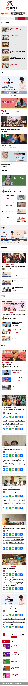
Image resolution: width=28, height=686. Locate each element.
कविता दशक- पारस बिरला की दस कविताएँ (7, 242)
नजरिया (10, 163)
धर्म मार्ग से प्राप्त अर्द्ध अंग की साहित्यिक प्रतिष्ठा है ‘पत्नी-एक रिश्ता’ (10, 210)
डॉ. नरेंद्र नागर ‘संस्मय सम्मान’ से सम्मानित (16, 65)
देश (9, 110)
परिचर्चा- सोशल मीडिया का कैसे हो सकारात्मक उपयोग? (17, 338)
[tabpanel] (14, 85)
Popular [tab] (6, 641)
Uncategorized (5, 87)
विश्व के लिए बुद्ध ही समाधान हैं (6, 164)
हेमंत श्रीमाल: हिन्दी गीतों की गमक (8, 364)
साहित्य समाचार (11, 87)
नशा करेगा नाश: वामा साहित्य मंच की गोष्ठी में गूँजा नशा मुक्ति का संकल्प (17, 59)
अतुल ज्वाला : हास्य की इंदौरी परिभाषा (16, 370)
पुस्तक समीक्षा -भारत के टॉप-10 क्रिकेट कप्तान (9, 196)
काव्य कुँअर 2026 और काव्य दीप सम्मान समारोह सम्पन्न (17, 52)
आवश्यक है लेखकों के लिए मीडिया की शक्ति (8, 147)
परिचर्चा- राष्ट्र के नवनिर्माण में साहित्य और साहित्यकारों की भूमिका (17, 323)
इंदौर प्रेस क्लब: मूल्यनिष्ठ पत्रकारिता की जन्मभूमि (17, 288)
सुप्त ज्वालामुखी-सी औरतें (15, 676)
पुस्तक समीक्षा (4, 187)
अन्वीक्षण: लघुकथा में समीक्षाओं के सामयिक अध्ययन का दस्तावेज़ (10, 203)
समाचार (4, 526)
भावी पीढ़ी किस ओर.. (14, 661)
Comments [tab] (22, 641)
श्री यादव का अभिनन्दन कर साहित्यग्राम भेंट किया (17, 36)
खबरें (15, 407)
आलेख (10, 145)
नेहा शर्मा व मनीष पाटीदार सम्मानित (14, 44)
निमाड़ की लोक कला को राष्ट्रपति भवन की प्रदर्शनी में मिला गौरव (14, 528)
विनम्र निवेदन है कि (17, 242)
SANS (21, 683)
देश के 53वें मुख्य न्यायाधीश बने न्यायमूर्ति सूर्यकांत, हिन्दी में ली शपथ (13, 266)
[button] (16, 18)
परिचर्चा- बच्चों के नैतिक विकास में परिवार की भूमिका (17, 330)
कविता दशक (13, 606)
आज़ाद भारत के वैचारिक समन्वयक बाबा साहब (17, 281)
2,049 (22, 634)
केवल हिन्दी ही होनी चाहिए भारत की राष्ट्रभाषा (17, 273)
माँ (11, 647)
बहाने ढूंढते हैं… (13, 668)
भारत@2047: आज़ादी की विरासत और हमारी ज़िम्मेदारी (10, 111)
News (4, 407)
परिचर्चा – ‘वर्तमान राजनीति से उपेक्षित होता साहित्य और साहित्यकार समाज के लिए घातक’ (13, 315)
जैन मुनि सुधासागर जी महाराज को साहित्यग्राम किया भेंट (17, 30)
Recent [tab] (14, 641)
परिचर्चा (3, 296)
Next (25, 235)
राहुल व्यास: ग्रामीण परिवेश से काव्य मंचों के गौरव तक (17, 386)
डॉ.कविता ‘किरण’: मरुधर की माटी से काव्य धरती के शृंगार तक (17, 378)
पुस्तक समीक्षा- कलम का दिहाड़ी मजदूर (9, 189)
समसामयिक (4, 248)
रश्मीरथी (3, 345)
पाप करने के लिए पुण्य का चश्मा (16, 654)
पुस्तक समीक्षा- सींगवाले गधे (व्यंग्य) (10, 217)
